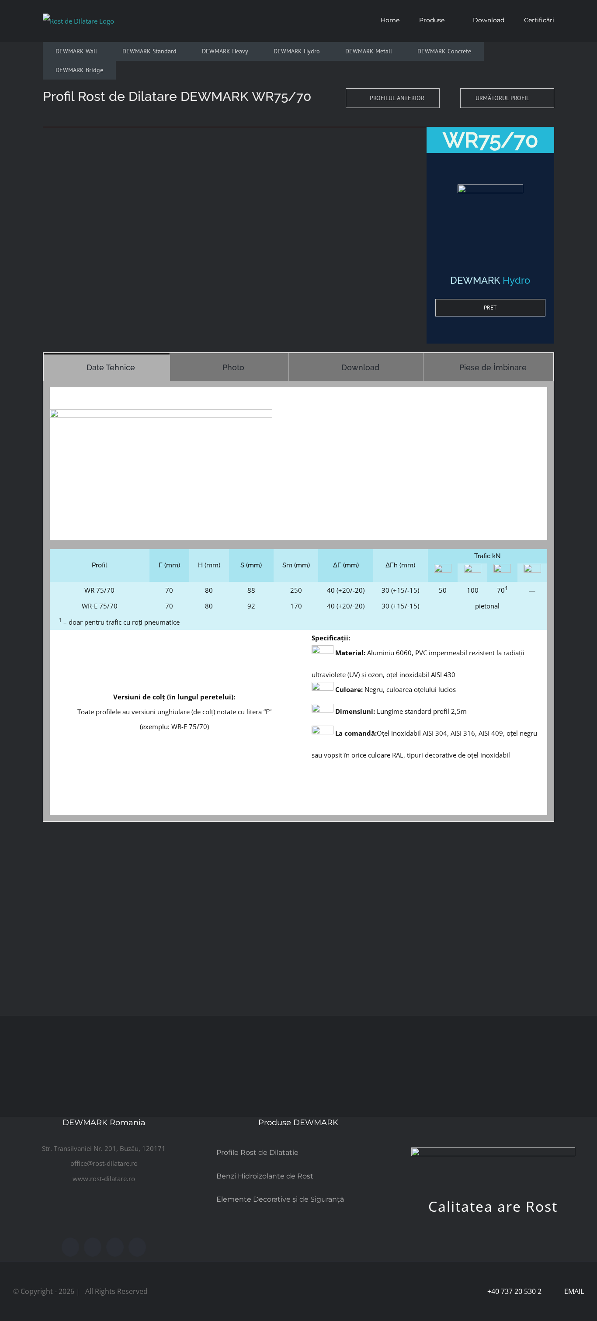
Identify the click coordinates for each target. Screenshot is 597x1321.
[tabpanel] (298, 601)
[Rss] (115, 1247)
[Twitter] (92, 1247)
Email (572, 1291)
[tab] (107, 367)
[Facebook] (70, 1247)
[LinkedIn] (137, 1247)
